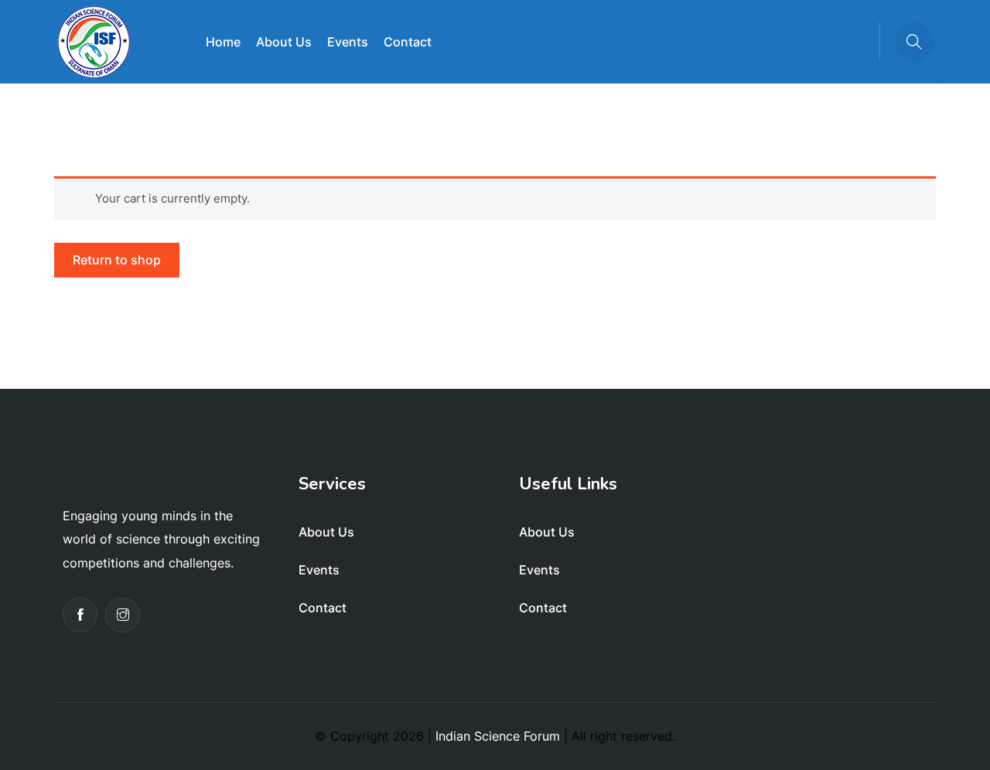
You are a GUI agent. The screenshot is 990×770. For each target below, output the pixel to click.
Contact (408, 41)
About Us (284, 41)
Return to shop (117, 259)
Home (223, 41)
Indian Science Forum (497, 736)
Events (347, 41)
